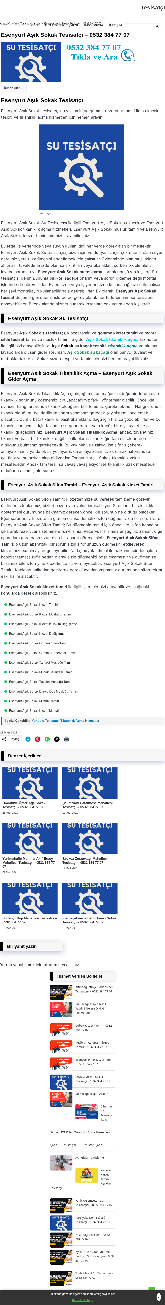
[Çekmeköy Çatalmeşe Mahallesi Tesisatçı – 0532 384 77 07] (90, 797)
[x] (57, 739)
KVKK (34, 25)
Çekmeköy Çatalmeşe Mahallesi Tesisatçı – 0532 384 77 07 (87, 805)
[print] (66, 739)
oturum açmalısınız (61, 964)
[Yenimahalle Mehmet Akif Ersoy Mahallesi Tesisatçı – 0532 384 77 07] (30, 853)
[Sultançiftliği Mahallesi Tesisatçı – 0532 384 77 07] (30, 913)
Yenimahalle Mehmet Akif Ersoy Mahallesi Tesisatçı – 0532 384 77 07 (28, 863)
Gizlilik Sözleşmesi (61, 25)
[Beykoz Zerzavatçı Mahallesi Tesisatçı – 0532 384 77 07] (90, 853)
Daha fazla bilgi (82, 1300)
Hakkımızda (93, 25)
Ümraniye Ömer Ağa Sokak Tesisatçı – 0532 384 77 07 (23, 805)
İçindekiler (12, 88)
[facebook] (28, 739)
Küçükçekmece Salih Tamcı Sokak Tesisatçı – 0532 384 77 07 (89, 920)
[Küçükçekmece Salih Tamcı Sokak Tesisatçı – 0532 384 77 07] (90, 913)
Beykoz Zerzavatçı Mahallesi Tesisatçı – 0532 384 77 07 (85, 861)
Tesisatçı (153, 7)
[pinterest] (37, 739)
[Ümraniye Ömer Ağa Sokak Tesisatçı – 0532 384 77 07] (30, 797)
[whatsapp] (47, 739)
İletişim (115, 25)
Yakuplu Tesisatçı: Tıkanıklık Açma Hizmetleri (66, 720)
